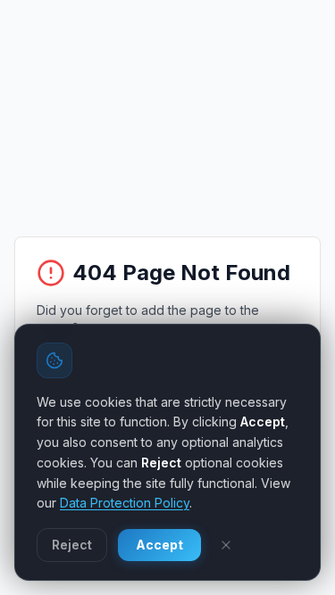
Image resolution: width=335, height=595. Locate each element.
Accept (159, 544)
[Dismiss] (226, 545)
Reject (72, 544)
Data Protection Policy (124, 502)
